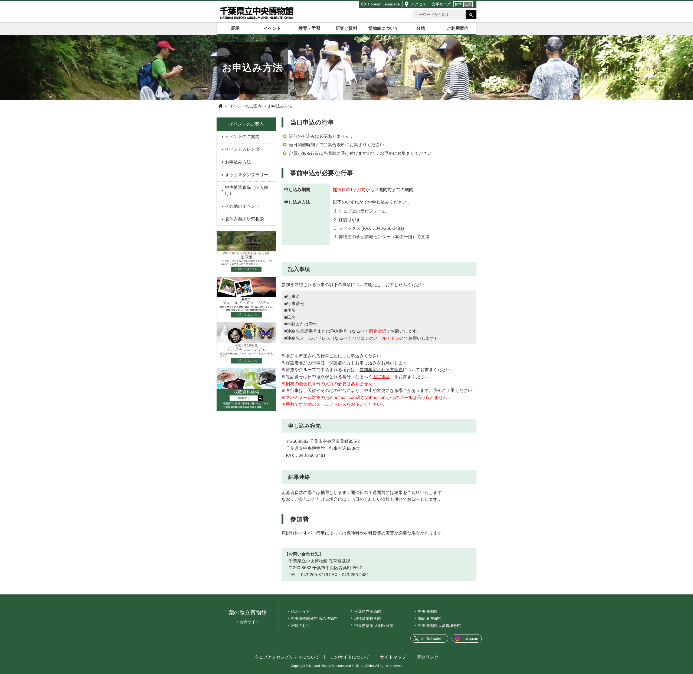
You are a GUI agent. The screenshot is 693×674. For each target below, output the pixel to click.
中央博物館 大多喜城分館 (439, 625)
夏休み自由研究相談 (244, 219)
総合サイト (249, 622)
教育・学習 (309, 28)
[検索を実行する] (471, 14)
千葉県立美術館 (367, 611)
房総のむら (300, 625)
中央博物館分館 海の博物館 (314, 618)
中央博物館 (427, 611)
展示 (235, 28)
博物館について (383, 28)
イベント (272, 28)
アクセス (418, 4)
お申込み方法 (238, 162)
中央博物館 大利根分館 (373, 625)
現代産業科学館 (367, 618)
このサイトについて (349, 657)
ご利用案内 (458, 28)
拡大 (468, 4)
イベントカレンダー (244, 149)
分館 (420, 28)
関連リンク (428, 657)
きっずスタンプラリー (246, 174)
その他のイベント (242, 206)
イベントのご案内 (242, 136)
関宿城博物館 (429, 618)
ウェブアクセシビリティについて (286, 657)
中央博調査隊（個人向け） (246, 190)
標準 (458, 4)
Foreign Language (384, 4)
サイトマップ (393, 657)
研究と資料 (346, 28)
